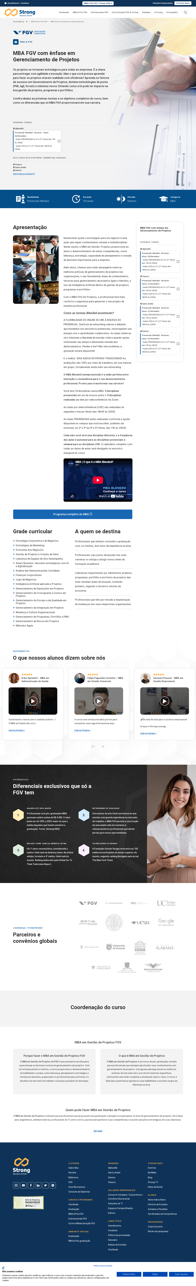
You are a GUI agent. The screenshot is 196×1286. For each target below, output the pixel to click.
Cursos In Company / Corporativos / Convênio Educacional (125, 1197)
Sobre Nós (73, 1168)
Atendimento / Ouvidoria (18, 3)
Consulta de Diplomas (79, 1191)
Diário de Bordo (155, 1187)
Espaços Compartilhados (120, 1208)
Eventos (152, 1168)
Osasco (112, 1182)
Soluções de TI (115, 1203)
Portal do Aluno (183, 3)
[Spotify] (53, 1185)
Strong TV (153, 1182)
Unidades (146, 12)
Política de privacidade (119, 1235)
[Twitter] (45, 1185)
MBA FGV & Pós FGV (38, 22)
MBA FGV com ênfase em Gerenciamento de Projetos (68, 22)
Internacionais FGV (99, 12)
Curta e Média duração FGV (81, 1223)
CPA (70, 1182)
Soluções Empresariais (163, 3)
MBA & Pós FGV (80, 12)
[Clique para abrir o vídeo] (33, 701)
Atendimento (114, 1225)
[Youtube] (23, 1185)
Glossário (112, 1240)
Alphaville (112, 1168)
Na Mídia (152, 1172)
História (72, 1172)
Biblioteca (73, 1177)
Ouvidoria (112, 1230)
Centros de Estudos (158, 1204)
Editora (111, 1213)
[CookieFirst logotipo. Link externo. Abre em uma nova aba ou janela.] (3, 1268)
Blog (150, 1177)
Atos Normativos (76, 1187)
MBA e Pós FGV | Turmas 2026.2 (98, 3)
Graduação (64, 12)
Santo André (114, 1172)
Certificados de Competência (162, 1214)
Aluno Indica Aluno (157, 1199)
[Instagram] (16, 1185)
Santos (111, 1177)
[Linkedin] (38, 1185)
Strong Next (172, 12)
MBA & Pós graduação (79, 1241)
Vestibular (73, 1204)
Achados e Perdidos (158, 1209)
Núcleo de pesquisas (158, 1231)
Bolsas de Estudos (117, 1244)
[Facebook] (31, 1185)
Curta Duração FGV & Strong (125, 12)
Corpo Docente (155, 1226)
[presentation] (93, 746)
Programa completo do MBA (71, 514)
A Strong (158, 12)
